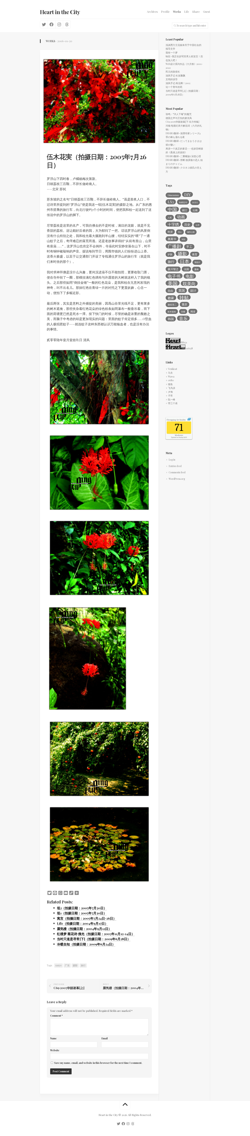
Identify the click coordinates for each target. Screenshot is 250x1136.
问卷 (183, 311)
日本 (184, 261)
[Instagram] (59, 24)
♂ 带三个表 (172, 403)
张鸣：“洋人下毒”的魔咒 (178, 114)
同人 (180, 232)
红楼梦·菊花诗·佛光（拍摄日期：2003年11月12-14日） (96, 933)
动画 (181, 216)
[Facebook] (51, 24)
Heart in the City (60, 11)
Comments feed (177, 472)
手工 (189, 246)
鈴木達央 (172, 311)
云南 (195, 210)
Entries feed (175, 466)
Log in (172, 459)
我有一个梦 (172, 52)
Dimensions (173, 195)
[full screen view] (189, 419)
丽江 (184, 210)
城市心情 (191, 232)
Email (104, 1038)
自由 (170, 290)
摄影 (75, 965)
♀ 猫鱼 (169, 384)
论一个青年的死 (174, 87)
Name (53, 1038)
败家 (171, 298)
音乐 (183, 318)
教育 (194, 254)
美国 (173, 283)
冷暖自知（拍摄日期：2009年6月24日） (86, 944)
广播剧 (174, 246)
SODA (195, 202)
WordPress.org (177, 478)
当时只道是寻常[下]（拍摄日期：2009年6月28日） (93, 939)
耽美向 (189, 283)
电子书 (174, 275)
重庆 (184, 304)
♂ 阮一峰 (170, 399)
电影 (190, 276)
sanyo (58, 965)
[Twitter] (44, 24)
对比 (183, 239)
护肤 (170, 254)
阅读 (192, 311)
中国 (172, 209)
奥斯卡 (172, 239)
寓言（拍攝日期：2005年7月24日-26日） (86, 918)
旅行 (83, 965)
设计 (193, 290)
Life (186, 11)
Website (54, 1050)
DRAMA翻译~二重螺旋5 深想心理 (183, 156)
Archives (152, 11)
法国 (186, 269)
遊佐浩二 (172, 304)
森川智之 (173, 269)
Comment (56, 1015)
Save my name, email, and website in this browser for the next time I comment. (98, 1062)
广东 (67, 965)
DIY (187, 194)
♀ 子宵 (169, 395)
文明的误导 (172, 79)
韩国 (171, 319)
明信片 (197, 262)
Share (196, 11)
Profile (165, 11)
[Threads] (67, 24)
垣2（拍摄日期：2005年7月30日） (82, 908)
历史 (187, 224)
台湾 (197, 225)
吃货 (170, 231)
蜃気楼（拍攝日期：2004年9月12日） (84, 928)
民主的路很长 (173, 71)
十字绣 (173, 224)
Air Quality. (176, 420)
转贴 (184, 297)
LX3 (171, 201)
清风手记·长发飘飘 (175, 75)
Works (177, 11)
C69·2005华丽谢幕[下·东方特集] (182, 121)
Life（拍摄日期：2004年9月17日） (82, 923)
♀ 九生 (169, 372)
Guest (206, 11)
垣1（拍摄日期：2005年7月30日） (82, 913)
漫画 (196, 269)
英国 (181, 290)
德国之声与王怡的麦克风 (179, 118)
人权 (170, 217)
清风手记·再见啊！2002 (178, 83)
